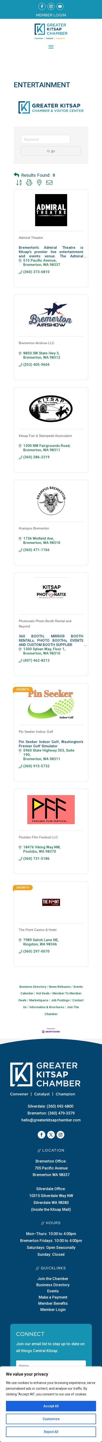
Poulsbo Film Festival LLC (38, 837)
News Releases (60, 986)
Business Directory (32, 986)
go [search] (53, 151)
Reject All (51, 1432)
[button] (16, 175)
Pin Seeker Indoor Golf (36, 731)
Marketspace (38, 1000)
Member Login (53, 1309)
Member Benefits (53, 1303)
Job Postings (60, 1000)
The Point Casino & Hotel (37, 930)
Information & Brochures (46, 1007)
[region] (51, 1404)
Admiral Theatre (31, 238)
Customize (51, 1419)
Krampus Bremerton (34, 528)
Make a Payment (53, 1297)
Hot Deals (43, 993)
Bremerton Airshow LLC (36, 343)
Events (53, 1291)
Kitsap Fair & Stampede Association (45, 436)
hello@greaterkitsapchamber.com (51, 1120)
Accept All (51, 1406)
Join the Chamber (52, 1278)
